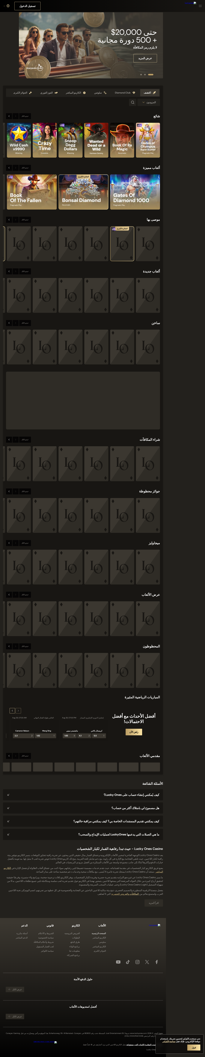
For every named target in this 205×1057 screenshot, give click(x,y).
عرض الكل (25, 116)
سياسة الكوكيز (47, 951)
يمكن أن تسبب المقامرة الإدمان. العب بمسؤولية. (144, 1044)
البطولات (76, 937)
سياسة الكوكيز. (168, 1041)
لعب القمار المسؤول (45, 946)
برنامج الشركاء (73, 955)
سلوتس (102, 942)
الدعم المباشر (22, 937)
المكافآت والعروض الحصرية (125, 893)
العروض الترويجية (72, 933)
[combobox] (6, 6)
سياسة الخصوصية (46, 937)
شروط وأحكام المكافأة (44, 942)
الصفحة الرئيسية (99, 933)
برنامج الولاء (74, 946)
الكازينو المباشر (99, 937)
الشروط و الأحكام (46, 933)
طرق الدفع (75, 942)
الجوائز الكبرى (100, 951)
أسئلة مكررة (22, 933)
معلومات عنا (74, 951)
